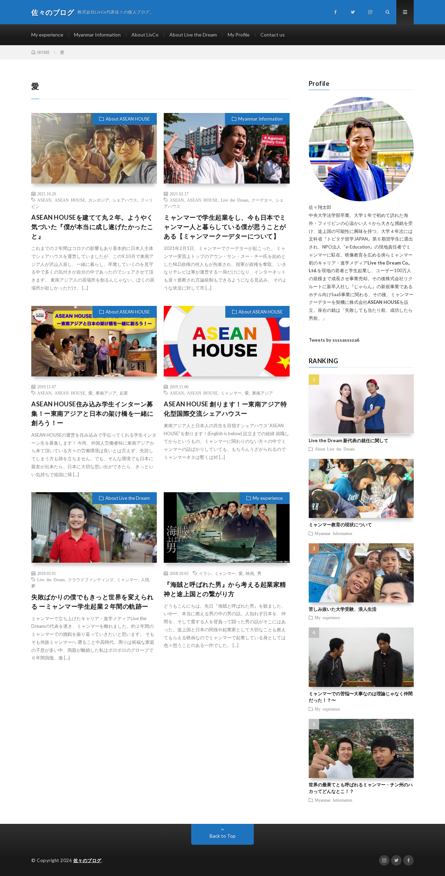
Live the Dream (234, 200)
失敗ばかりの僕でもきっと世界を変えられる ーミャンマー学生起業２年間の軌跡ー (92, 601)
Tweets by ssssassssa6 (334, 340)
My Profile (239, 35)
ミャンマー (231, 393)
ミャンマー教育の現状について (340, 524)
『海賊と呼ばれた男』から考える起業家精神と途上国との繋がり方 (225, 589)
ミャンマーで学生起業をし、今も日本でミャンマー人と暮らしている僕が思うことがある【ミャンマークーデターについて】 (225, 226)
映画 (250, 573)
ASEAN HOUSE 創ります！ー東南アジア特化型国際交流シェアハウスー (225, 408)
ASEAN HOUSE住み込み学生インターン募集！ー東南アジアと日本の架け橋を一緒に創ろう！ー (92, 413)
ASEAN (44, 200)
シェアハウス (124, 200)
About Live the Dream (193, 35)
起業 (124, 393)
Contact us (272, 35)
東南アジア (106, 393)
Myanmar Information (97, 35)
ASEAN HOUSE (70, 200)
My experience (47, 35)
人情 (145, 579)
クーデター (261, 200)
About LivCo (145, 35)
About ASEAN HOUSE (128, 119)
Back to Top (223, 836)
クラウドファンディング (91, 579)
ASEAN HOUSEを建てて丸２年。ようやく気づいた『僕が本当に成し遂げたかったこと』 (92, 226)
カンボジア (98, 200)
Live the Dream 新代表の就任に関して (348, 440)
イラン (205, 573)
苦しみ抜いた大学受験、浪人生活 (343, 609)
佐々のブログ (87, 860)
